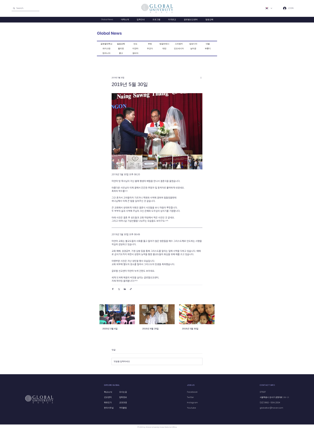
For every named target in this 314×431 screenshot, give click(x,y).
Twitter (190, 397)
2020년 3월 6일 (110, 328)
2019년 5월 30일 (190, 328)
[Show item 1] (119, 162)
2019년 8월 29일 (150, 328)
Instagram (192, 402)
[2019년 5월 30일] (197, 314)
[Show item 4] (165, 162)
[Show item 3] (149, 162)
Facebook (192, 392)
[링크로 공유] (131, 289)
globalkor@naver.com (271, 407)
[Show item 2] (134, 162)
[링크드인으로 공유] (125, 289)
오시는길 (123, 392)
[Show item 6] (195, 162)
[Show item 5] (180, 162)
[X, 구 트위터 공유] (119, 289)
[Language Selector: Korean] (268, 8)
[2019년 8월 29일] (157, 314)
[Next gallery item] (199, 124)
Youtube (191, 407)
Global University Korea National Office (161, 427)
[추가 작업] (200, 77)
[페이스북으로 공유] (113, 289)
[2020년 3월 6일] (117, 314)
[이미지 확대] (157, 124)
